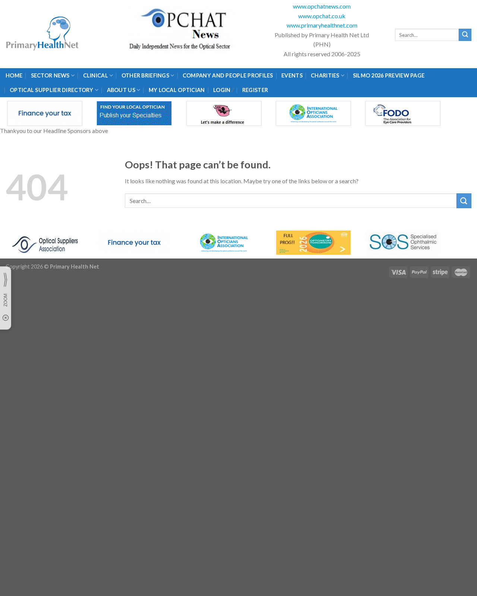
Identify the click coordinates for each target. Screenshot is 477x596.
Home (14, 75)
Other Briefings (145, 75)
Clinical (95, 75)
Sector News (50, 75)
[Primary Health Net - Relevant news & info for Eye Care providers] (43, 34)
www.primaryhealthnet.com (322, 25)
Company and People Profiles (228, 75)
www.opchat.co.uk (321, 15)
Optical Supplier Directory (52, 90)
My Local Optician (177, 90)
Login (221, 90)
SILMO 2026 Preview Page (390, 75)
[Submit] (465, 35)
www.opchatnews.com (322, 6)
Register (255, 90)
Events (292, 75)
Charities (325, 75)
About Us (121, 90)
